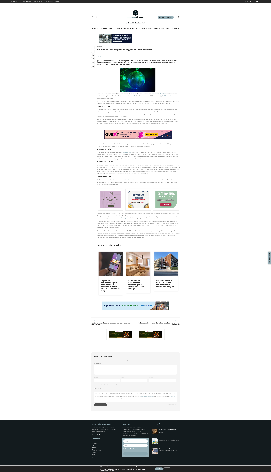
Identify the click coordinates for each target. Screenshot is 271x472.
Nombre (96, 377)
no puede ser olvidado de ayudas (119, 218)
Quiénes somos (14, 1)
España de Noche (131, 96)
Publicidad (22, 1)
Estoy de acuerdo (99, 388)
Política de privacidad (48, 1)
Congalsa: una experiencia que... (167, 439)
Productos (95, 28)
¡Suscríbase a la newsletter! (165, 17)
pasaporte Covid (126, 152)
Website (151, 377)
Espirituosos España (168, 96)
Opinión (156, 28)
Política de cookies (37, 1)
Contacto (57, 1)
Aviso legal (28, 1)
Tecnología (118, 28)
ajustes (112, 470)
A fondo (111, 28)
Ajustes (167, 468)
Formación (126, 28)
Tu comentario (98, 363)
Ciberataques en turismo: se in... (167, 449)
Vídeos (138, 28)
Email (123, 377)
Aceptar (159, 468)
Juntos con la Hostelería (159, 94)
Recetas (161, 28)
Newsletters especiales (172, 28)
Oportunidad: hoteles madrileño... (168, 429)
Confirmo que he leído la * (135, 448)
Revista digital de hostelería (135, 23)
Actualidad (104, 28)
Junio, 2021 (99, 56)
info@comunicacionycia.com (147, 396)
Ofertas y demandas (146, 28)
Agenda (132, 28)
